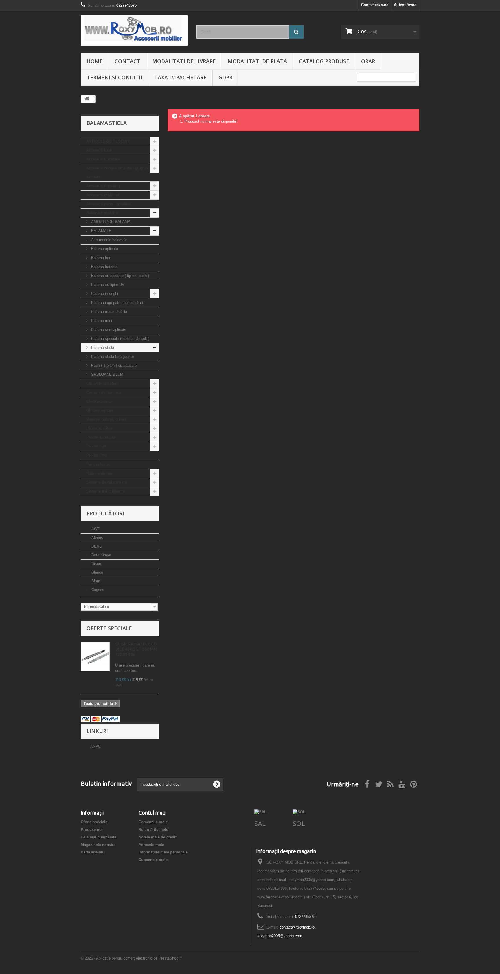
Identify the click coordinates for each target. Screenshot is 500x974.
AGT (94, 529)
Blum (95, 581)
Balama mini (101, 320)
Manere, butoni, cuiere (106, 419)
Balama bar (100, 258)
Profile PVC (96, 455)
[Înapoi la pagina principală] (86, 99)
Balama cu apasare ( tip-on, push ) (119, 275)
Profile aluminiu (100, 437)
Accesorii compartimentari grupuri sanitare (117, 172)
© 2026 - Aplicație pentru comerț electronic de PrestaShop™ (131, 958)
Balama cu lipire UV (107, 284)
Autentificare (405, 5)
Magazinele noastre (98, 844)
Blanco (96, 572)
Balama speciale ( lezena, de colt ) (119, 338)
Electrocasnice (99, 401)
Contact (127, 61)
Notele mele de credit (158, 837)
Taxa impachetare (180, 77)
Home (95, 61)
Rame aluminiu (99, 473)
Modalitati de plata (257, 61)
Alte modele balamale (108, 240)
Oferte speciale (109, 628)
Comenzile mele (153, 822)
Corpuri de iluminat (103, 392)
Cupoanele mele (153, 860)
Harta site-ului (93, 852)
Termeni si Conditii (114, 77)
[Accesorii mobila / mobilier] (134, 30)
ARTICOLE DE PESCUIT (107, 141)
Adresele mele (151, 844)
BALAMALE (100, 231)
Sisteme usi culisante (105, 491)
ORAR (368, 61)
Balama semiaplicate (108, 329)
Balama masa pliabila (108, 311)
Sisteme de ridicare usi (107, 482)
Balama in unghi (104, 293)
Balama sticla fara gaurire (112, 356)
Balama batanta (103, 267)
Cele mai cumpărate (98, 837)
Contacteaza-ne (374, 5)
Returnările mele (153, 829)
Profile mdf (96, 446)
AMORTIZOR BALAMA (110, 222)
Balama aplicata (104, 249)
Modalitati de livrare (184, 61)
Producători (105, 513)
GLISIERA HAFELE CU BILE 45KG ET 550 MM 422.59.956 (136, 649)
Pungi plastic (98, 464)
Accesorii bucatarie (103, 159)
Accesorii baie (99, 150)
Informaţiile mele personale (163, 852)
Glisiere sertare (99, 410)
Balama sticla (102, 347)
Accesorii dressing (103, 186)
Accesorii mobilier (102, 195)
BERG (96, 546)
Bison (95, 563)
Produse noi (92, 829)
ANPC (95, 746)
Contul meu (152, 813)
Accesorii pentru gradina (108, 204)
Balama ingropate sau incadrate (117, 302)
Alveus (96, 537)
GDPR (225, 77)
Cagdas (97, 590)
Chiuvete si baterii (102, 383)
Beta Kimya (100, 555)
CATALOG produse (324, 61)
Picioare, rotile (99, 428)
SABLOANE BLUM (106, 374)
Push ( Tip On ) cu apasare (113, 365)
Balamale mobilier (102, 213)
